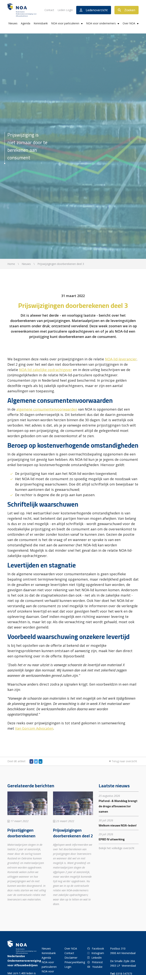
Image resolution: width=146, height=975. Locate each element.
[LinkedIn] (40, 761)
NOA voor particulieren (65, 23)
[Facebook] (31, 761)
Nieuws (12, 23)
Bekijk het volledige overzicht (116, 848)
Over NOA (129, 23)
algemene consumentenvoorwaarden (46, 409)
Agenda (25, 23)
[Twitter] (36, 761)
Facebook (98, 948)
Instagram (97, 953)
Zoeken (129, 10)
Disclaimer (70, 957)
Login (67, 967)
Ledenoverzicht (97, 10)
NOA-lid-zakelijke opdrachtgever (45, 369)
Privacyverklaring (74, 962)
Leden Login (65, 10)
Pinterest (97, 962)
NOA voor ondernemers (101, 23)
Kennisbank (41, 23)
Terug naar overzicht (124, 761)
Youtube (97, 967)
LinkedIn (96, 957)
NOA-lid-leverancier (121, 359)
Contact (49, 10)
